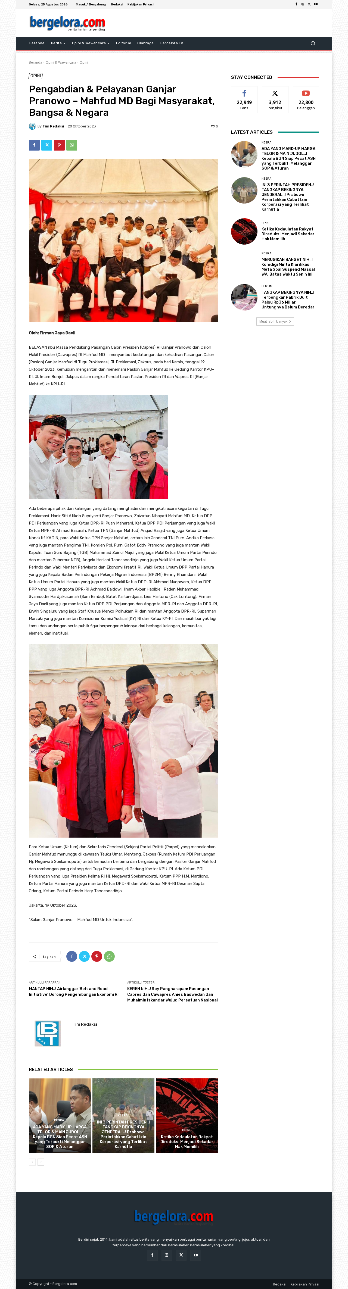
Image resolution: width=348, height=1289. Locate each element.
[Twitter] (309, 4)
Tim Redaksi (53, 126)
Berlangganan (306, 90)
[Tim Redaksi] (33, 126)
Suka (244, 90)
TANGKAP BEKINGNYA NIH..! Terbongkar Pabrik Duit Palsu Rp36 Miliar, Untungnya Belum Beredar (288, 300)
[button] (312, 43)
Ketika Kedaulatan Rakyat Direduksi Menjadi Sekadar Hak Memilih (186, 1141)
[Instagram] (303, 4)
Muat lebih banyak (273, 321)
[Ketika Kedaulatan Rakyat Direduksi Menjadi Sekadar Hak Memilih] (187, 1115)
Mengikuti (275, 90)
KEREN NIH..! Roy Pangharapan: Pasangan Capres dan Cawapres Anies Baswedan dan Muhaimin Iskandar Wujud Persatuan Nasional (172, 994)
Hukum (267, 286)
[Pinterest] (59, 145)
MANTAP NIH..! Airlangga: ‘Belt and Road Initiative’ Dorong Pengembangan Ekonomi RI (74, 991)
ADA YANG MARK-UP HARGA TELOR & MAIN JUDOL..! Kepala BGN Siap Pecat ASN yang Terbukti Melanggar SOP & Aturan (60, 1137)
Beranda (35, 62)
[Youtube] (316, 4)
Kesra (59, 1120)
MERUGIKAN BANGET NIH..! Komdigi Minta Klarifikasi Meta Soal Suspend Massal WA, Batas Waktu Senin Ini (288, 267)
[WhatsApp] (71, 145)
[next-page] (41, 1162)
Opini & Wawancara (61, 62)
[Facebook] (296, 4)
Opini (84, 62)
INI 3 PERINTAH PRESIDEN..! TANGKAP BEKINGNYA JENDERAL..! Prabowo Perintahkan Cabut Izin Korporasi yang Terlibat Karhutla (123, 1134)
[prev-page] (32, 1162)
